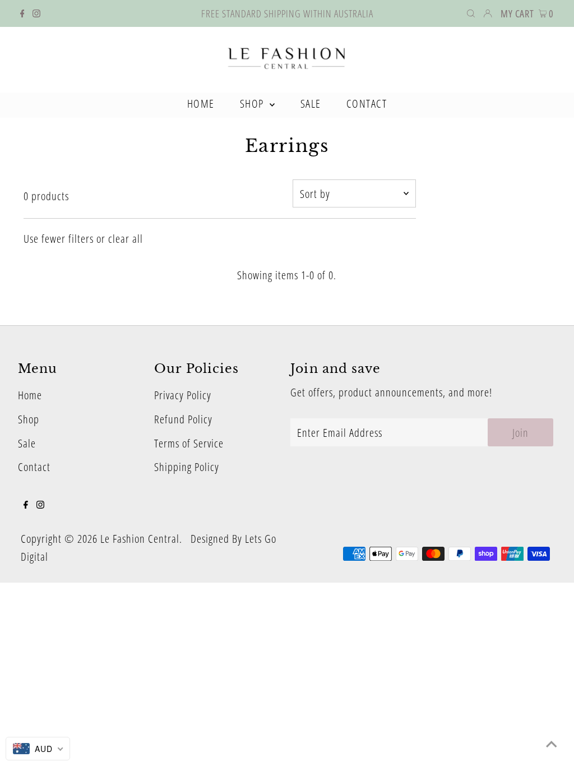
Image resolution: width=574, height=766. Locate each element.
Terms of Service (189, 443)
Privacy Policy (182, 395)
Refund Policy (183, 419)
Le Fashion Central (139, 538)
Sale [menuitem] (310, 103)
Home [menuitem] (201, 103)
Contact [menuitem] (366, 103)
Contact (34, 466)
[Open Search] (471, 13)
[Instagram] (36, 13)
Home (30, 395)
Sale (27, 443)
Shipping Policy (186, 466)
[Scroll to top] (551, 743)
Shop (28, 419)
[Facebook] (22, 13)
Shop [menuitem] (253, 103)
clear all (125, 238)
